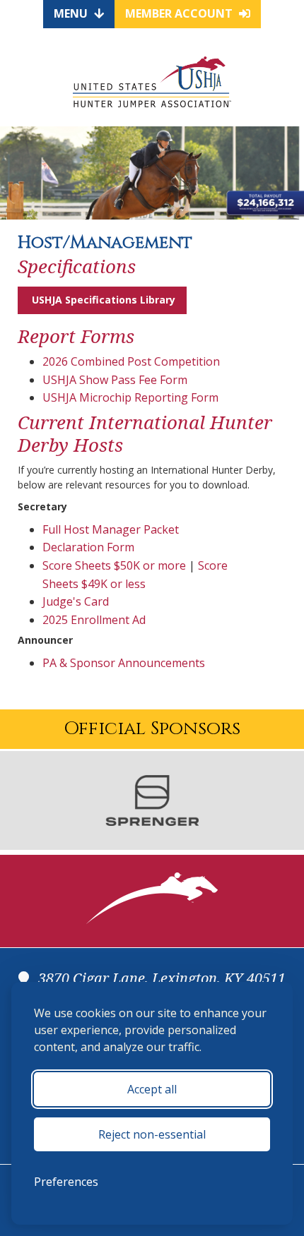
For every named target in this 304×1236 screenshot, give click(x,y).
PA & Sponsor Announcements (123, 663)
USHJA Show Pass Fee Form (114, 380)
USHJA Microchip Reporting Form (130, 397)
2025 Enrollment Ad (94, 620)
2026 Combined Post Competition (131, 361)
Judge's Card (75, 601)
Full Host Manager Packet (110, 529)
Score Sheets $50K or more (114, 565)
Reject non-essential (152, 1134)
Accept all (152, 1089)
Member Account (180, 13)
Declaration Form (88, 547)
